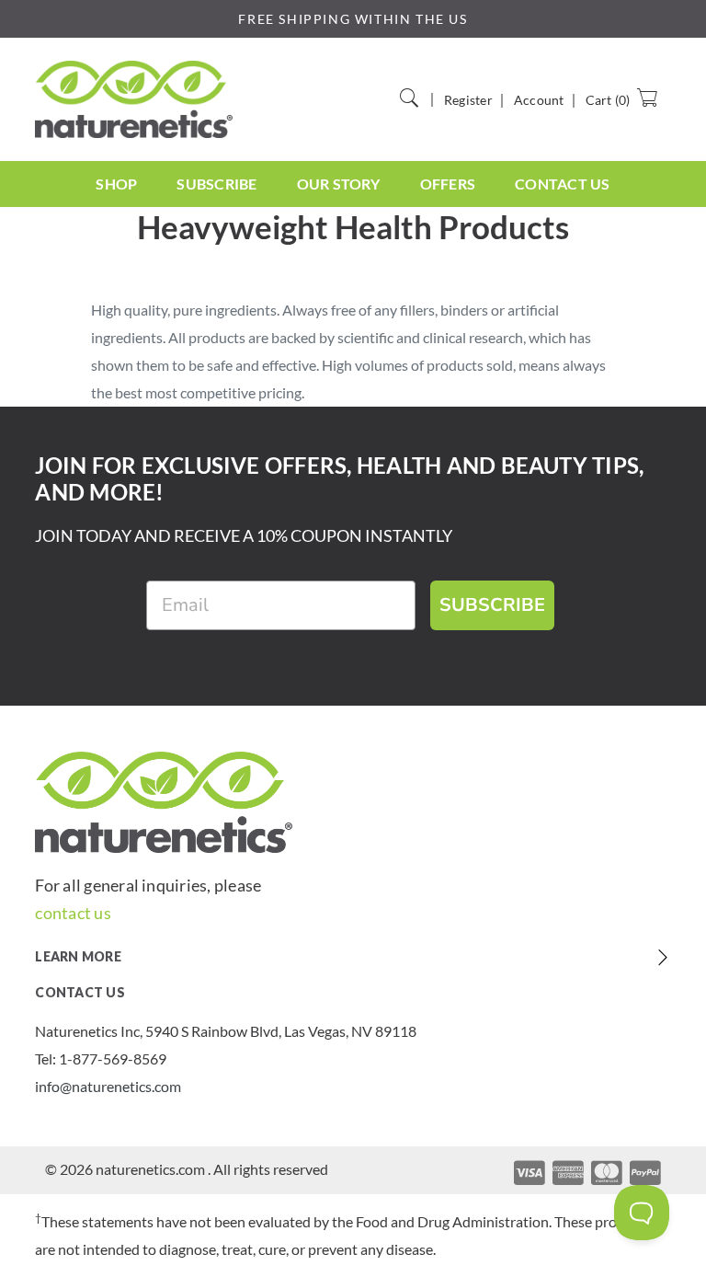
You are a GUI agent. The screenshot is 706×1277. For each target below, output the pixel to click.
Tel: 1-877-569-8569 (100, 1058)
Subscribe (216, 183)
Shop (116, 183)
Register (468, 100)
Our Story (339, 183)
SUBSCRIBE (492, 604)
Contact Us (562, 183)
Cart (608, 100)
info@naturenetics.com (108, 1086)
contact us (72, 913)
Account (539, 100)
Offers (447, 183)
